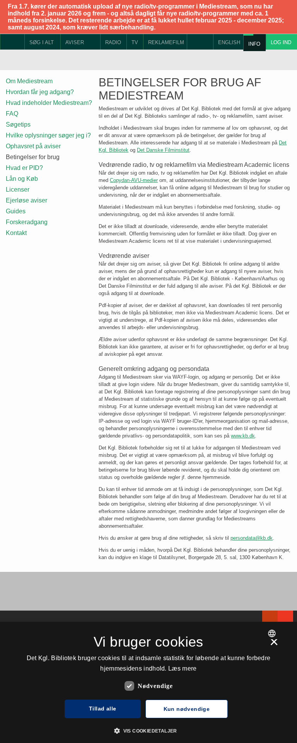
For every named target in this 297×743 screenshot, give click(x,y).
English (229, 42)
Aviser (74, 42)
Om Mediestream (29, 81)
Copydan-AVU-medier (134, 180)
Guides (16, 211)
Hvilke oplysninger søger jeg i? (48, 135)
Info (254, 44)
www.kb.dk (243, 436)
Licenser (17, 189)
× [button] (274, 644)
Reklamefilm (166, 42)
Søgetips (18, 124)
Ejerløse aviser (26, 200)
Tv (134, 42)
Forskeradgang (27, 222)
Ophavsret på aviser (33, 146)
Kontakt (16, 233)
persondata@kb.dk (251, 538)
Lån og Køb (22, 178)
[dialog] (148, 682)
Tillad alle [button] (102, 708)
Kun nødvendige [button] (187, 709)
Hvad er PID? (24, 168)
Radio (113, 42)
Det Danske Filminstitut (163, 150)
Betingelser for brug (33, 157)
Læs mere (182, 668)
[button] (148, 730)
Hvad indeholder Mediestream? (49, 103)
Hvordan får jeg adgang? (40, 92)
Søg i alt (41, 42)
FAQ (12, 113)
